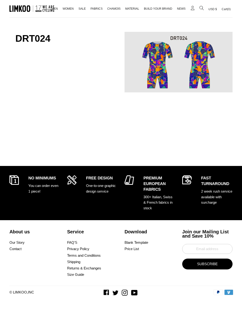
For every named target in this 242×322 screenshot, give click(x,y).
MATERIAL (132, 8)
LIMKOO (20, 292)
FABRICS (97, 8)
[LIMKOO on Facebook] (107, 294)
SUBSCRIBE (207, 264)
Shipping (73, 262)
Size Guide (75, 274)
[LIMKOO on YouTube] (134, 294)
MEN (55, 8)
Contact (15, 249)
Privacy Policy (78, 249)
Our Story (17, 242)
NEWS (181, 8)
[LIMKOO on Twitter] (115, 294)
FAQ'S (72, 242)
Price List (132, 249)
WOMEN (68, 8)
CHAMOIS (114, 8)
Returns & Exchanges (84, 268)
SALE (82, 8)
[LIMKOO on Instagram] (125, 294)
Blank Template (136, 242)
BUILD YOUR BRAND (158, 8)
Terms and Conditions (84, 255)
